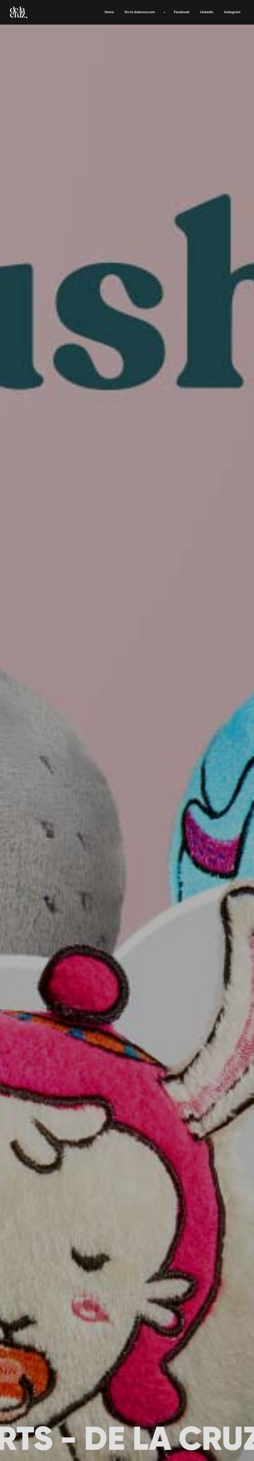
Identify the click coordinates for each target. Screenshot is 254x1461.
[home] (19, 12)
